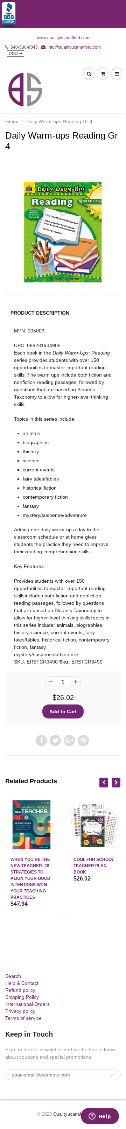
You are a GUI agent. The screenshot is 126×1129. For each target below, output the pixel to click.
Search (13, 976)
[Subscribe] (112, 1075)
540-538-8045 (24, 47)
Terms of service (23, 1018)
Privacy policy (20, 1011)
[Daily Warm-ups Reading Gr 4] (62, 232)
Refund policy (20, 990)
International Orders (27, 1004)
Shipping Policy (22, 997)
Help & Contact (21, 983)
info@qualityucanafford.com (74, 47)
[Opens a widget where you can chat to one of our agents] (99, 1117)
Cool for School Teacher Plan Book (94, 866)
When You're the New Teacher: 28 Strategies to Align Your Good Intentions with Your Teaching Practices (30, 878)
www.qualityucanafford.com (63, 37)
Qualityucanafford (71, 1114)
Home (12, 121)
